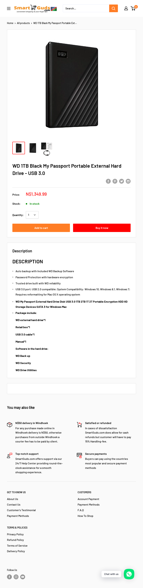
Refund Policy (15, 539)
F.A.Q (81, 510)
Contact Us (13, 504)
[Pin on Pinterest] (114, 181)
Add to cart (41, 227)
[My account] (126, 8)
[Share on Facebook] (108, 181)
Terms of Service (17, 545)
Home (10, 23)
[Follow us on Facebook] (9, 576)
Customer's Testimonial (21, 510)
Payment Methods (18, 515)
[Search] (113, 8)
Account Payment (88, 499)
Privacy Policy (15, 534)
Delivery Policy (16, 551)
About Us (12, 499)
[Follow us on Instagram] (16, 576)
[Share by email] (128, 181)
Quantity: (18, 215)
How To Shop (85, 515)
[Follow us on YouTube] (22, 576)
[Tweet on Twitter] (121, 181)
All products (23, 23)
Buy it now (102, 227)
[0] (133, 8)
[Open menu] (8, 8)
